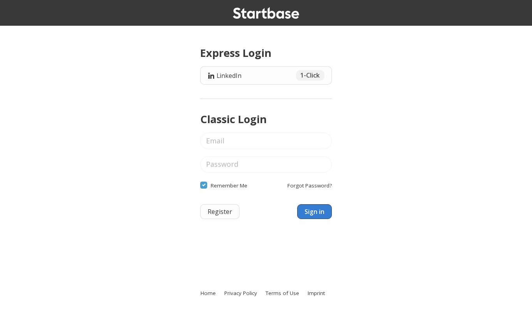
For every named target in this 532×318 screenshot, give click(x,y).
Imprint (316, 293)
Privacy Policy (240, 293)
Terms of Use (282, 293)
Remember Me (229, 185)
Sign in (314, 211)
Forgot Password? (309, 185)
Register (220, 211)
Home (208, 293)
